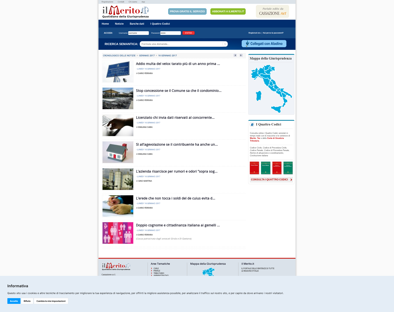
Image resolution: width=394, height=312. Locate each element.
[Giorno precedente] (235, 55)
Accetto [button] (14, 301)
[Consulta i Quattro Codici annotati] (271, 174)
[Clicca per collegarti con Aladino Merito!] (264, 46)
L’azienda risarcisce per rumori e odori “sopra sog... (176, 171)
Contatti (121, 2)
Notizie (119, 23)
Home (105, 23)
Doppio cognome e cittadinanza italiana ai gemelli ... (178, 225)
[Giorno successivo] (241, 55)
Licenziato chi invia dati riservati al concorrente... (175, 117)
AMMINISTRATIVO (161, 275)
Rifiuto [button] (27, 301)
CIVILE (156, 268)
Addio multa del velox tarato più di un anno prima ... (178, 63)
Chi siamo (133, 2)
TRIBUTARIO (159, 273)
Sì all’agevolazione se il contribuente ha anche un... (177, 144)
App (143, 2)
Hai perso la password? (273, 33)
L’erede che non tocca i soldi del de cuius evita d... (175, 198)
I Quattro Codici (160, 23)
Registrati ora (255, 33)
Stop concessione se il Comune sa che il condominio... (178, 90)
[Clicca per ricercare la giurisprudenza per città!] (271, 113)
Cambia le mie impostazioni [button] (51, 301)
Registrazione (107, 2)
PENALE (157, 270)
